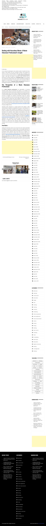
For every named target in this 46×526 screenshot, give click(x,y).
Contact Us (4, 2)
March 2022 (35, 255)
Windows (35, 351)
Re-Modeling (35, 337)
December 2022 (36, 234)
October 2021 (36, 267)
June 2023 (35, 220)
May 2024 (35, 195)
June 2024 (35, 193)
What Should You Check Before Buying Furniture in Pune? (12, 3)
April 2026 (35, 144)
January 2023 (36, 232)
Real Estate (20, 0)
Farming (35, 304)
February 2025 (36, 174)
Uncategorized (36, 348)
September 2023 (36, 213)
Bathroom (35, 290)
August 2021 (35, 271)
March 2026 (35, 146)
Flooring (35, 307)
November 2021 (36, 264)
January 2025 (36, 176)
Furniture (13, 23)
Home (5, 23)
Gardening (11, 0)
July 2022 (35, 246)
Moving (34, 325)
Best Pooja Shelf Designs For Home (8, 157)
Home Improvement (20, 23)
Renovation (35, 341)
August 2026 (35, 135)
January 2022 (36, 260)
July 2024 (35, 190)
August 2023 (35, 216)
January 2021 (36, 281)
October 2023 (36, 211)
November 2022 (36, 237)
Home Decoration (41, 523)
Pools (34, 334)
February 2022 (36, 257)
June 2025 (35, 165)
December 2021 (36, 262)
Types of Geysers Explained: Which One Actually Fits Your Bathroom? (37, 36)
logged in (8, 180)
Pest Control (35, 330)
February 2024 (36, 202)
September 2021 (36, 269)
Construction (36, 295)
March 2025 (35, 172)
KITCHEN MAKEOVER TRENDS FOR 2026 (14, 2)
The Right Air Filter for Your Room (8, 172)
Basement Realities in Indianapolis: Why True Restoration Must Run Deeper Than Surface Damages (37, 57)
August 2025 (35, 160)
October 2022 (36, 239)
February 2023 (36, 230)
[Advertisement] (17, 61)
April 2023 (35, 225)
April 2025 (35, 170)
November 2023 (36, 209)
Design (7, 0)
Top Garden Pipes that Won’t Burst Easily (9, 4)
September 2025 (36, 158)
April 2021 (35, 276)
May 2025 (35, 167)
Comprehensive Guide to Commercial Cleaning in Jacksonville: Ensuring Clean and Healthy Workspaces (21, 172)
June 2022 (35, 248)
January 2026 (36, 149)
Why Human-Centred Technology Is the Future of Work (12, 9)
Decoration (35, 297)
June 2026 (35, 139)
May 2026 (35, 142)
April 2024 (35, 197)
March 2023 (35, 227)
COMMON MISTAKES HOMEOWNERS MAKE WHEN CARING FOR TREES (37, 41)
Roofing (24, 0)
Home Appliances (36, 316)
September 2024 (36, 186)
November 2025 (36, 153)
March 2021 (35, 278)
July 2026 (35, 137)
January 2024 (36, 204)
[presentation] (2, 169)
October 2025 (36, 156)
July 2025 (35, 163)
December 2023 (36, 207)
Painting (35, 327)
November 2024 (36, 181)
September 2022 (36, 241)
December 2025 (36, 151)
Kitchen (34, 323)
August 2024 (35, 188)
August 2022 (35, 244)
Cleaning (3, 0)
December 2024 (36, 179)
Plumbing (35, 332)
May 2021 (35, 274)
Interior (16, 0)
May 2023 (35, 223)
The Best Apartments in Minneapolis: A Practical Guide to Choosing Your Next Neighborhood (15, 6)
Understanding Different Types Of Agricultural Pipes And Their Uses (37, 52)
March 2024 (35, 200)
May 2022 (35, 250)
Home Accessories (37, 314)
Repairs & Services (37, 344)
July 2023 (35, 218)
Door (34, 302)
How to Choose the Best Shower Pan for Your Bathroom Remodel (37, 46)
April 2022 (35, 253)
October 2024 (36, 183)
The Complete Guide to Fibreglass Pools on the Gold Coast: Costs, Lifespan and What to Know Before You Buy (14, 8)
